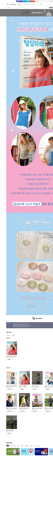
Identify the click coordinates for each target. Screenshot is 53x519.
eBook (23, 1)
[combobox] (20, 4)
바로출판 (37, 1)
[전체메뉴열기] (7, 4)
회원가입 (51, 1)
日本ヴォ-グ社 (21, 387)
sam (28, 1)
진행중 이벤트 (9, 443)
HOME (6, 7)
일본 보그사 (7, 357)
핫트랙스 (32, 1)
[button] (9, 457)
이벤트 (9, 7)
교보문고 (18, 1)
